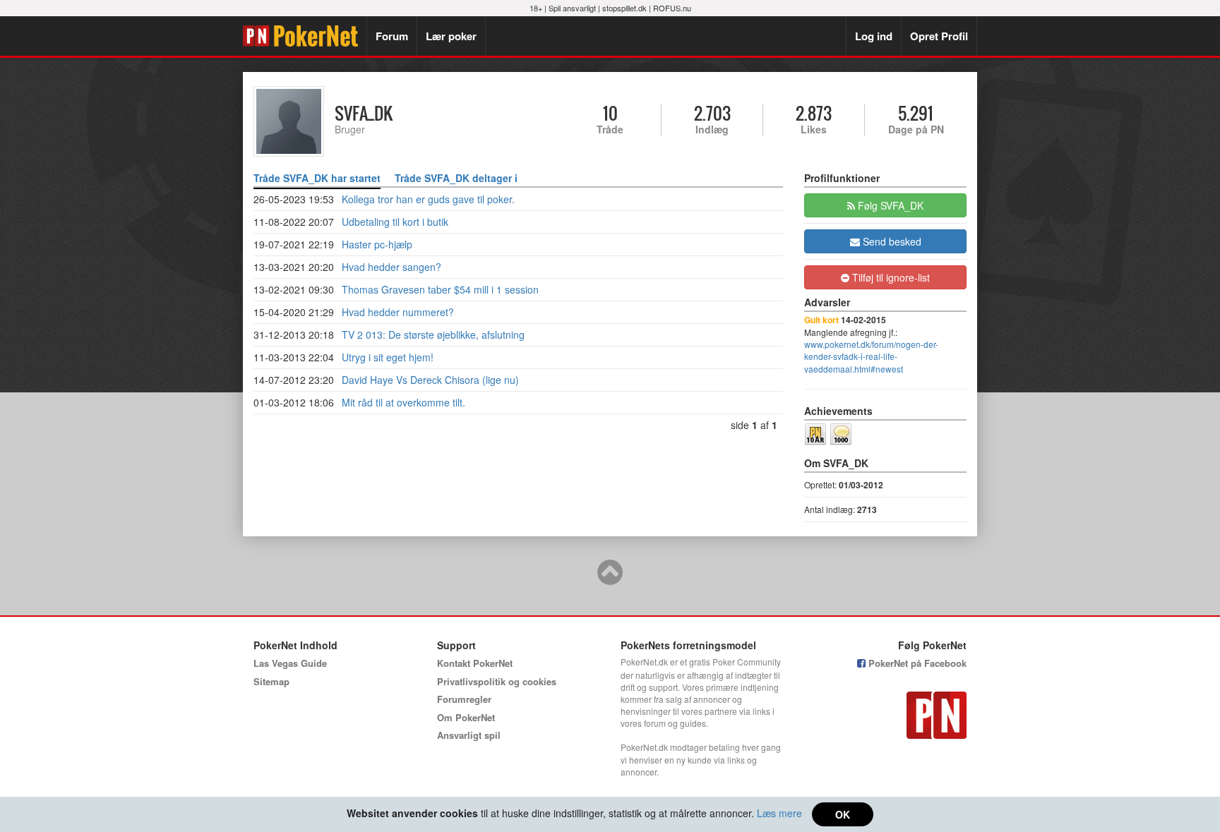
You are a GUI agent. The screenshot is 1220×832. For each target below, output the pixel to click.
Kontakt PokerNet (475, 663)
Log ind (873, 36)
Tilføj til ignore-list (889, 277)
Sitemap (271, 681)
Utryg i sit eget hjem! (387, 357)
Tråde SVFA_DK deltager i (456, 178)
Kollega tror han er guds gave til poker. (428, 199)
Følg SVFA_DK (889, 205)
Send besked (890, 241)
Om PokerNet (466, 717)
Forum (392, 36)
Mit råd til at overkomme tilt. (403, 402)
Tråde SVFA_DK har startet (317, 178)
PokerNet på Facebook (916, 663)
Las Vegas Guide (290, 663)
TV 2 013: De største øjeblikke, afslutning (433, 334)
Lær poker (451, 36)
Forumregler (464, 699)
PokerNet (304, 36)
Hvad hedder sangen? (391, 267)
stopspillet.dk (624, 7)
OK (842, 814)
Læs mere (779, 813)
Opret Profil (939, 36)
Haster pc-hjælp (377, 244)
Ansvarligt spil (469, 735)
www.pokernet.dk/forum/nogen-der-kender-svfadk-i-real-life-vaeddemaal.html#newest (871, 356)
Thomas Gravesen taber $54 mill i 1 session (440, 289)
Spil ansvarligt (572, 7)
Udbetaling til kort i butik (395, 222)
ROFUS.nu (672, 7)
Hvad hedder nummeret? (398, 312)
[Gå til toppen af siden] (610, 579)
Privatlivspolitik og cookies (496, 681)
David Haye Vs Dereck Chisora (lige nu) (430, 380)
